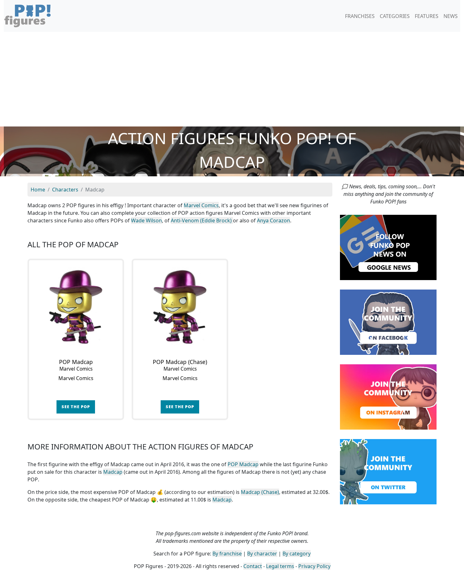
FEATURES (426, 16)
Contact (252, 566)
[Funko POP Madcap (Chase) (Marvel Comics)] (180, 307)
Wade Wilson (146, 220)
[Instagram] (388, 396)
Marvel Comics (201, 205)
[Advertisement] (232, 79)
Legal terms (280, 566)
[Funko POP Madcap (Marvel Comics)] (75, 307)
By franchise (227, 553)
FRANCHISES (360, 16)
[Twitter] (388, 471)
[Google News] (388, 246)
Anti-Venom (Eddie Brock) (202, 220)
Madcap (112, 471)
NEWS (450, 16)
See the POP (76, 406)
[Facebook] (388, 321)
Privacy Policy (314, 566)
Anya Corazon (273, 220)
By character (262, 553)
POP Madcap (243, 464)
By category (297, 553)
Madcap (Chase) (260, 492)
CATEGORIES (395, 16)
